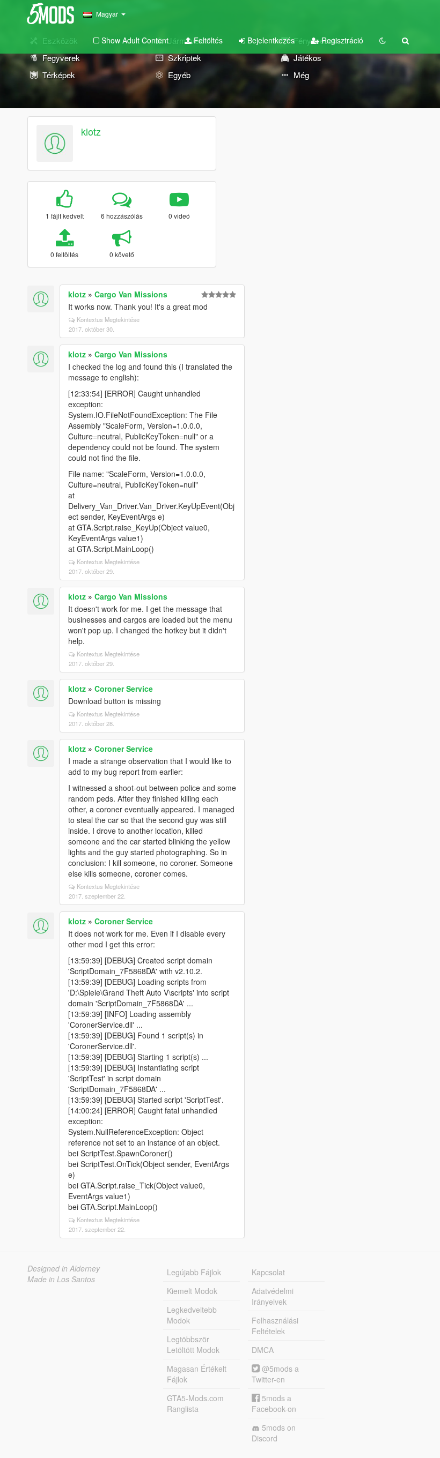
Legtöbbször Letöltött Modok (193, 1344)
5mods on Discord (274, 1433)
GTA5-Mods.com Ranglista (195, 1403)
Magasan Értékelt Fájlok (196, 1374)
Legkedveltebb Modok (192, 1315)
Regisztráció (341, 40)
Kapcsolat (268, 1272)
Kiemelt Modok (192, 1290)
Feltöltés (207, 40)
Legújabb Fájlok (194, 1272)
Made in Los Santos (61, 1279)
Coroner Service (123, 688)
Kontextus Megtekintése (108, 319)
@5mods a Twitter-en (275, 1374)
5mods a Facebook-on (274, 1403)
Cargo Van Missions (130, 294)
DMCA (263, 1349)
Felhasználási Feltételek (275, 1325)
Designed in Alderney (63, 1268)
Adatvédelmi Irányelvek (273, 1296)
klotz (91, 131)
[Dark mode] (382, 40)
